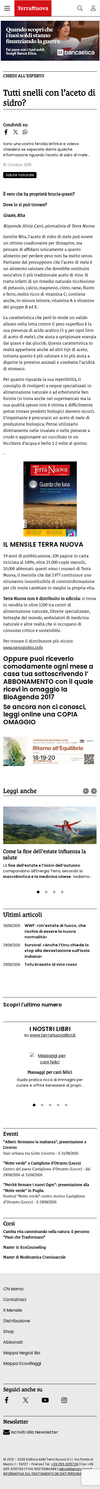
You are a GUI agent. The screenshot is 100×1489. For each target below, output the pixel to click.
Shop (8, 1331)
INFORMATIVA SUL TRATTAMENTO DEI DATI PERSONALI (43, 1473)
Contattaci (14, 1299)
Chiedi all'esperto (23, 75)
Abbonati (13, 1342)
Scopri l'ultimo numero (32, 1004)
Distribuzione (16, 1321)
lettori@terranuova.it (75, 1469)
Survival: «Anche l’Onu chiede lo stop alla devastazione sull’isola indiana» (46, 950)
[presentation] (86, 791)
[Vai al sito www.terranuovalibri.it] (50, 499)
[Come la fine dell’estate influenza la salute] (50, 825)
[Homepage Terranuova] (32, 8)
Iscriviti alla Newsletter (34, 1432)
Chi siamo (13, 1289)
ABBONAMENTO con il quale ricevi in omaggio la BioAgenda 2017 (48, 689)
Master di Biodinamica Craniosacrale (34, 1257)
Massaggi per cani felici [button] (49, 1072)
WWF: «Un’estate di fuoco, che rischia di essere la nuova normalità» (44, 931)
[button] (7, 8)
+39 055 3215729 (64, 1464)
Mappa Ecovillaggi (22, 1363)
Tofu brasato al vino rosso (40, 964)
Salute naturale (20, 175)
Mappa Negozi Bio (21, 1353)
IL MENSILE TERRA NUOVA (43, 544)
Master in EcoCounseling (24, 1247)
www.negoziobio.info (23, 647)
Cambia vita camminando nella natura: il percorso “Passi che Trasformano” (46, 1234)
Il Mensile (12, 1310)
